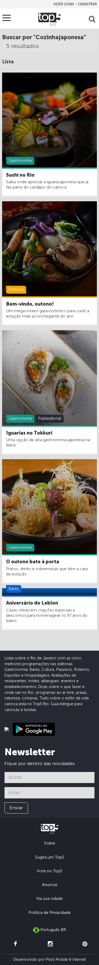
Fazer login (64, 4)
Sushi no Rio (20, 175)
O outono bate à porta (32, 562)
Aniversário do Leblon (32, 603)
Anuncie (49, 884)
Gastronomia (20, 160)
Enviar (16, 808)
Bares (14, 588)
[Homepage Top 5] (49, 19)
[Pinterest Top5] (85, 944)
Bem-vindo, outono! (30, 304)
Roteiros (16, 289)
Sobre (49, 843)
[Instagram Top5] (50, 944)
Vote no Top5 (49, 870)
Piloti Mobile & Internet (66, 959)
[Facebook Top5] (15, 944)
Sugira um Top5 (49, 857)
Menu (6, 17)
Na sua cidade (49, 898)
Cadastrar (87, 4)
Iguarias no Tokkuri (29, 433)
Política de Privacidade (50, 912)
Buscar (92, 19)
